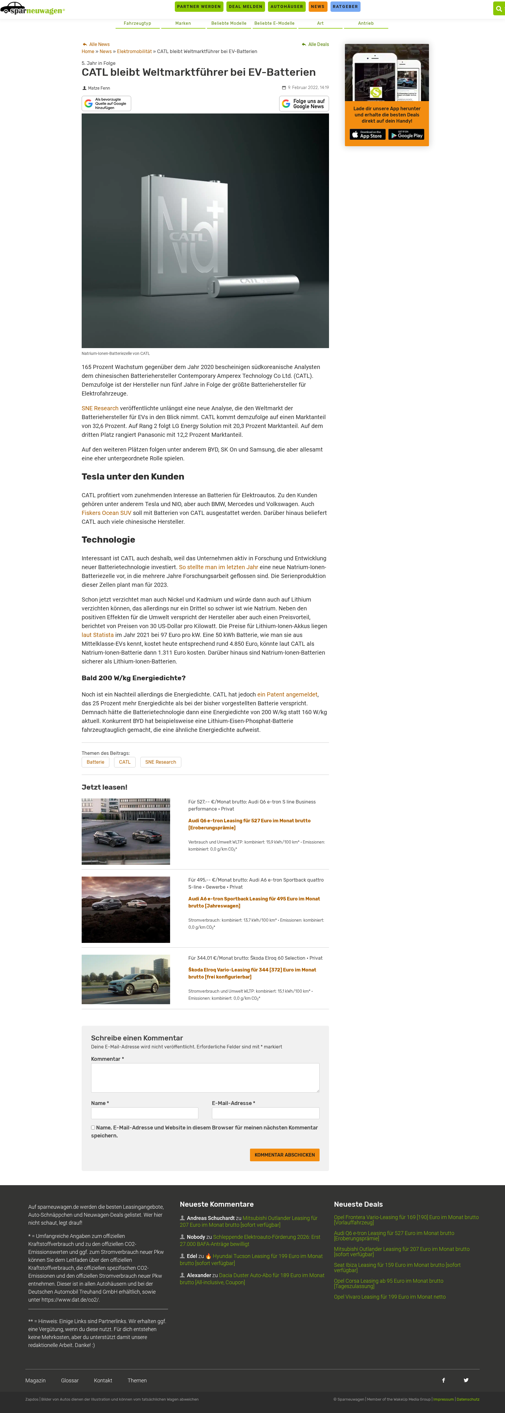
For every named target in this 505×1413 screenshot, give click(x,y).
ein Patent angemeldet (287, 694)
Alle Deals (318, 44)
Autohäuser (287, 6)
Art (320, 23)
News (318, 6)
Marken (183, 23)
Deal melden (246, 6)
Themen (137, 1380)
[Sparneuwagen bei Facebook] (443, 1380)
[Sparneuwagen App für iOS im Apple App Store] (368, 134)
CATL (125, 762)
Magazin (35, 1380)
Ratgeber (345, 6)
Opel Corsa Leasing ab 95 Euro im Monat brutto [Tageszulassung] (388, 1283)
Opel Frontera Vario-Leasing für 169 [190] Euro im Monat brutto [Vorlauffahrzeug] (406, 1220)
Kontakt (103, 1380)
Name (100, 1103)
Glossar (70, 1380)
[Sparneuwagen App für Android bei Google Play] (406, 134)
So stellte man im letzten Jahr (218, 567)
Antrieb (366, 23)
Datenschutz (468, 1399)
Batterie (95, 762)
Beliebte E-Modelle (274, 23)
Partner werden (199, 6)
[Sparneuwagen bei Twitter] (466, 1380)
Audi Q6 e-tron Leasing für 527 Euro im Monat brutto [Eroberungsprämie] (394, 1235)
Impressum (443, 1399)
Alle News (99, 44)
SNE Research (100, 408)
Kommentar (107, 1059)
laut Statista (98, 634)
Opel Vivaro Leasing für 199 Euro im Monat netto (390, 1297)
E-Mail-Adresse (233, 1103)
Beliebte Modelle (229, 23)
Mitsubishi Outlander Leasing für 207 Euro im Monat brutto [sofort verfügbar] (402, 1251)
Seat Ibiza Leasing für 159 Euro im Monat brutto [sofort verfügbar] (397, 1267)
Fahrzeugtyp (137, 23)
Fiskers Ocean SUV (106, 512)
